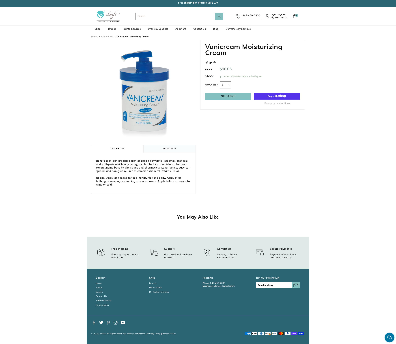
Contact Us (199, 29)
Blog (215, 29)
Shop (98, 29)
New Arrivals (155, 288)
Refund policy (102, 305)
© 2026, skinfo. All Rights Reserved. (108, 334)
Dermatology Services (238, 29)
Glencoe (218, 286)
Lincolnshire (229, 286)
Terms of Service (104, 301)
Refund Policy (169, 334)
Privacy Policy (153, 334)
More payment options (277, 103)
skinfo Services (132, 29)
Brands (112, 29)
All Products (107, 37)
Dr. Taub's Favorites (159, 292)
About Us (180, 29)
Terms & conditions (136, 334)
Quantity (211, 85)
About (99, 288)
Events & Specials (158, 29)
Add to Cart (228, 96)
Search (99, 292)
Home (94, 37)
